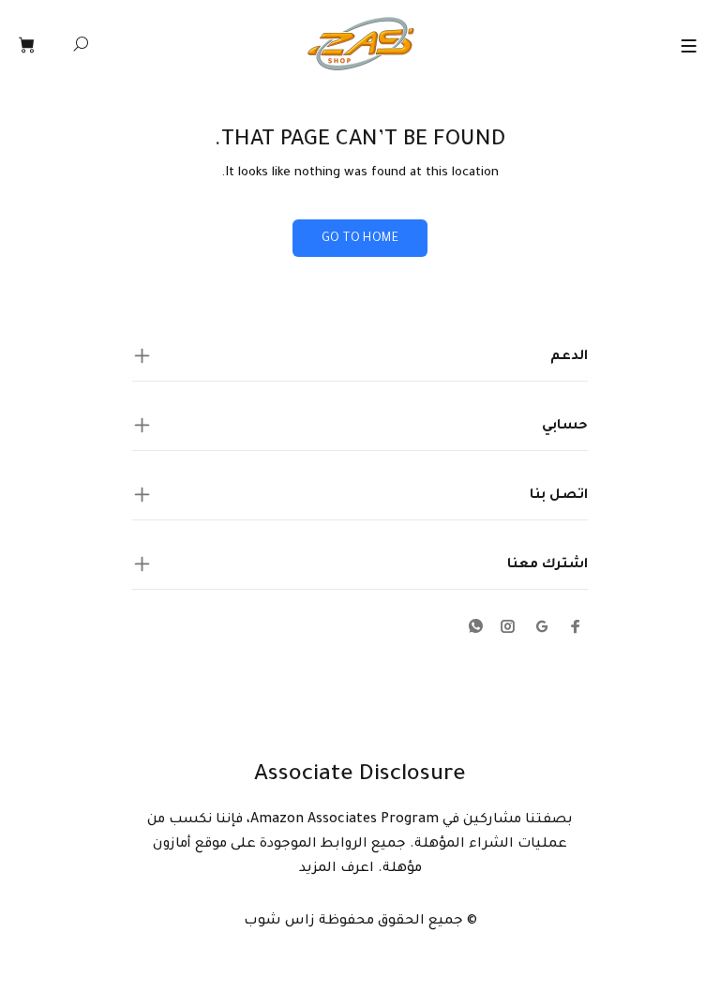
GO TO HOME (360, 239)
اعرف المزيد (336, 869)
